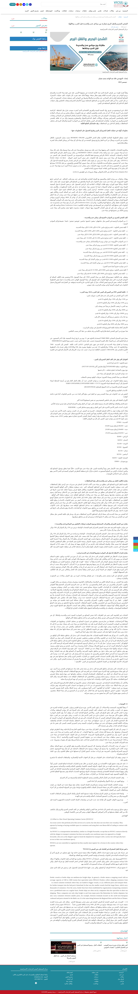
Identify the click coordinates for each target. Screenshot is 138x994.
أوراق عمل (121, 979)
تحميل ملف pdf (114, 27)
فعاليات (64, 11)
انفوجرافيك (49, 11)
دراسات (71, 11)
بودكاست (57, 11)
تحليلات (84, 11)
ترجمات (77, 11)
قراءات (105, 11)
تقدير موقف (92, 11)
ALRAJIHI (44, 992)
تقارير (99, 11)
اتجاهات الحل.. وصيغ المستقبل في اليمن (89, 945)
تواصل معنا (69, 981)
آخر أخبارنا (70, 979)
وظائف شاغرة (68, 983)
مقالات (112, 11)
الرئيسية (125, 11)
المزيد (27, 11)
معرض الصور (34, 11)
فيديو (42, 11)
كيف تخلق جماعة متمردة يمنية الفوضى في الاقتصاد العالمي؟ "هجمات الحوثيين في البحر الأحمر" (116, 947)
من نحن (118, 11)
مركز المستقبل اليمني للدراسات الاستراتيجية (35, 51)
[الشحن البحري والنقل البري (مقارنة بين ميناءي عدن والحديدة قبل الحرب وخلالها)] (135, 538)
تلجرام (136, 550)
